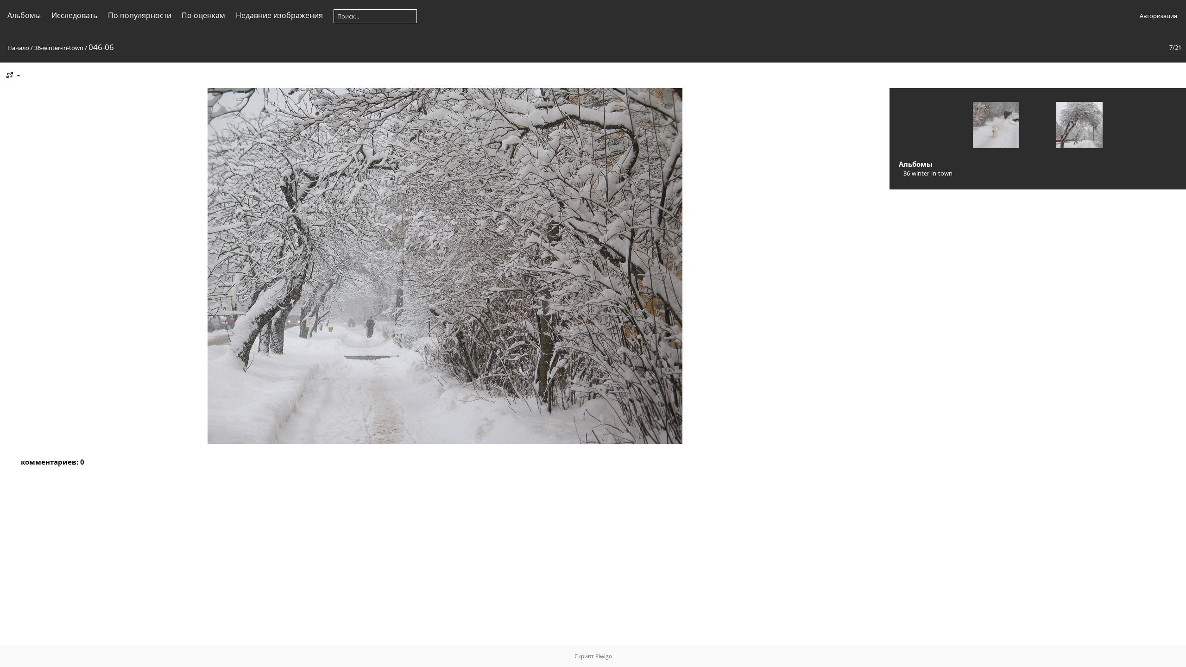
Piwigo (603, 656)
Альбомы (24, 15)
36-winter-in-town (58, 48)
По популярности (139, 15)
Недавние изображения (279, 15)
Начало (18, 48)
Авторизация (1158, 16)
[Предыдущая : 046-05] (996, 126)
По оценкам (203, 15)
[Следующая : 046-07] (1079, 126)
